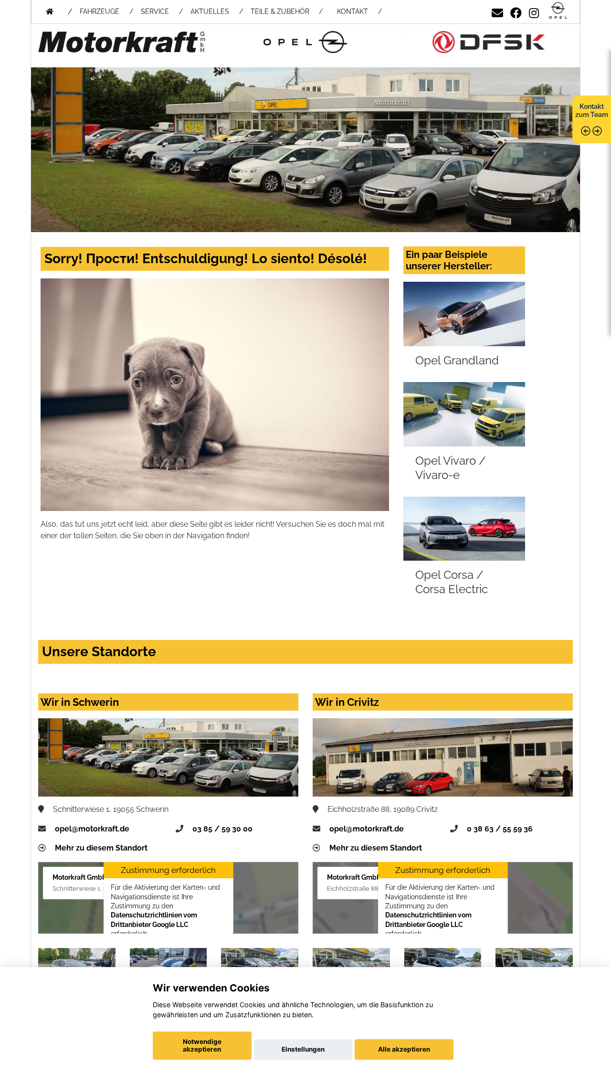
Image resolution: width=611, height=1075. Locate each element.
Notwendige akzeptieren (202, 1045)
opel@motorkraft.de (92, 828)
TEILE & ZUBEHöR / (287, 11)
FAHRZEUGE (99, 11)
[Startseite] (558, 11)
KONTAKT (352, 11)
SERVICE (155, 11)
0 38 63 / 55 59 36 (500, 828)
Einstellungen (303, 1049)
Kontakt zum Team (591, 110)
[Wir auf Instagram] (534, 11)
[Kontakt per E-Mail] (497, 11)
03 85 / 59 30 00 (222, 828)
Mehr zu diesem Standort (101, 847)
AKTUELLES (209, 11)
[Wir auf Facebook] (516, 11)
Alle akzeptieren (404, 1049)
